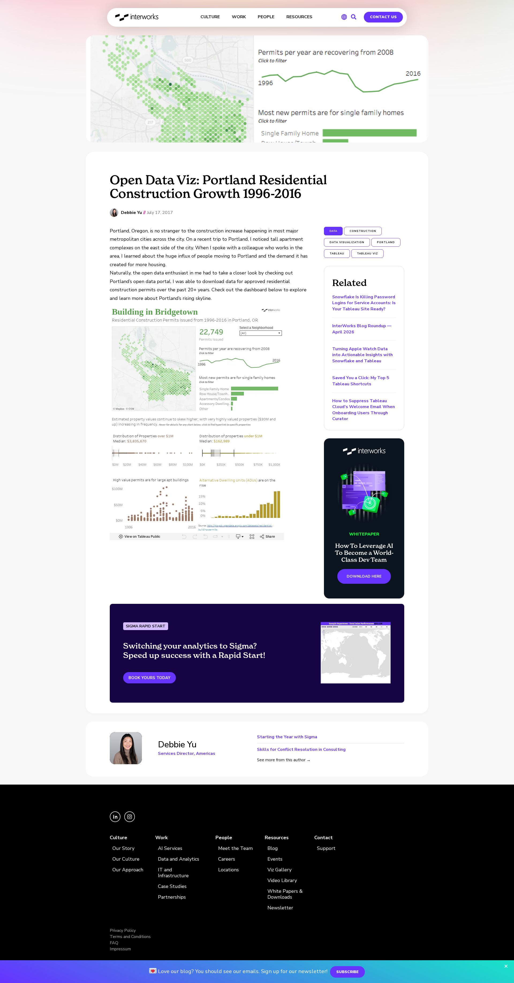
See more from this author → (284, 760)
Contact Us (383, 17)
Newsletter (280, 908)
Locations (228, 870)
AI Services (170, 848)
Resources (277, 838)
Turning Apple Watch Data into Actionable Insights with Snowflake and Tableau (362, 355)
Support (326, 848)
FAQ (114, 943)
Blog (272, 848)
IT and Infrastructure (173, 873)
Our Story (123, 848)
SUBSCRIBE (347, 971)
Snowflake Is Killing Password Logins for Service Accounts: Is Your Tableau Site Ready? (364, 303)
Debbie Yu (131, 212)
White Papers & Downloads (285, 894)
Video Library (282, 880)
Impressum (120, 949)
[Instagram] (129, 821)
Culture (118, 838)
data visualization (347, 242)
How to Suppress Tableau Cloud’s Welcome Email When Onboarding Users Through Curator (363, 410)
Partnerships (172, 897)
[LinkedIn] (116, 821)
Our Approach (127, 870)
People (224, 838)
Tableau (337, 253)
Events (274, 859)
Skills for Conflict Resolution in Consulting (301, 749)
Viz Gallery (279, 870)
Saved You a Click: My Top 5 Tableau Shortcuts (360, 381)
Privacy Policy (123, 930)
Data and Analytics (178, 859)
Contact (323, 838)
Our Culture (125, 859)
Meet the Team (235, 848)
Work (161, 838)
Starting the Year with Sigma (287, 737)
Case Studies (172, 886)
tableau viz (367, 253)
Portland (386, 242)
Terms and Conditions (130, 937)
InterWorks (137, 17)
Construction (363, 231)
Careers (226, 859)
